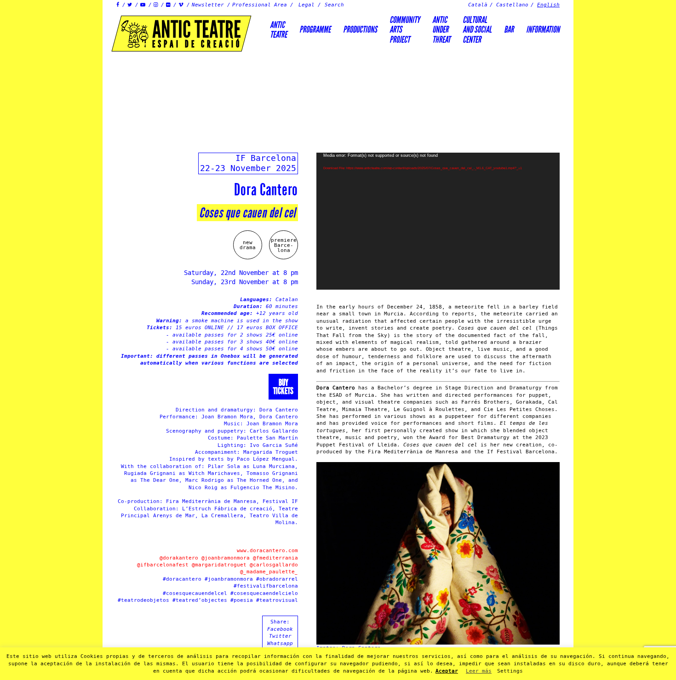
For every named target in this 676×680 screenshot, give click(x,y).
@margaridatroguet (219, 565)
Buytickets (283, 386)
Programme (315, 29)
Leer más (479, 671)
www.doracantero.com (267, 551)
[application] (438, 221)
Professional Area (259, 5)
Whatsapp (280, 643)
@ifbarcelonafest (163, 565)
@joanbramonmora (225, 558)
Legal (306, 5)
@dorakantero (179, 558)
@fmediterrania (275, 558)
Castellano (512, 5)
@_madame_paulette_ (269, 572)
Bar (509, 29)
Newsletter (208, 5)
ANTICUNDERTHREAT (441, 29)
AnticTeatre (278, 29)
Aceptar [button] (446, 671)
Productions (360, 29)
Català (477, 5)
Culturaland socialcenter (477, 29)
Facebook (280, 629)
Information (543, 29)
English (548, 5)
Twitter (280, 636)
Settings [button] (510, 671)
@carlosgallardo (274, 565)
